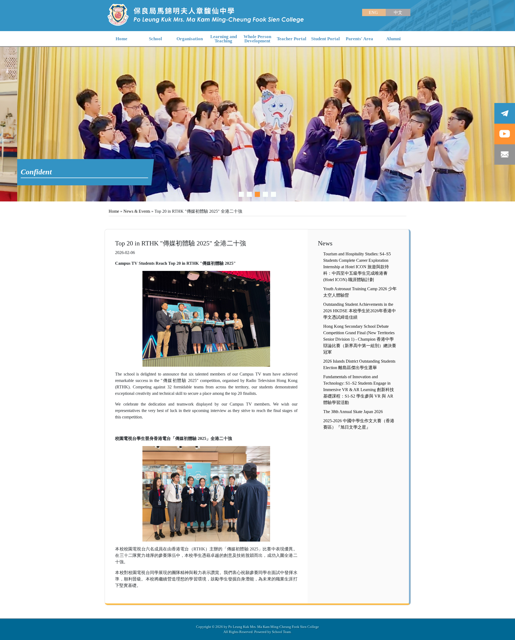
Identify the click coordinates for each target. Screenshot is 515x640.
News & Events (136, 211)
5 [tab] (273, 194)
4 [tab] (265, 194)
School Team (281, 632)
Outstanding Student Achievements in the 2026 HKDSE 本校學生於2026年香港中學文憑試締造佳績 (359, 310)
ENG (374, 12)
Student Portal (325, 39)
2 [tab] (249, 194)
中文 (398, 12)
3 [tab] (257, 194)
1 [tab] (241, 194)
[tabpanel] (257, 124)
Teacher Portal (291, 39)
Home (114, 211)
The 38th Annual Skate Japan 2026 (353, 411)
